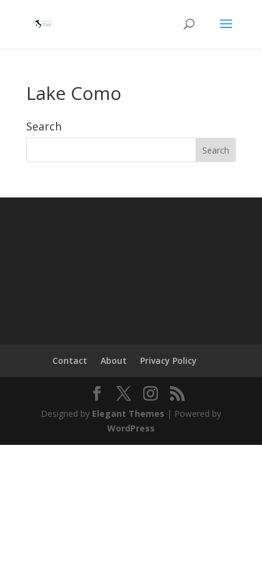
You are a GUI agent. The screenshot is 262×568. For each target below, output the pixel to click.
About (114, 360)
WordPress (131, 428)
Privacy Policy (168, 360)
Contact (69, 360)
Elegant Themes (128, 413)
